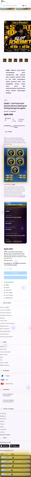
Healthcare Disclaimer (6, 336)
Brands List (3, 349)
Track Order (3, 321)
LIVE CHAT (17, 474)
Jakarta (2, 432)
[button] (25, 17)
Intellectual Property (6, 315)
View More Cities (5, 435)
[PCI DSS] (3, 454)
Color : (8, 131)
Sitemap (2, 318)
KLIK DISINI (22, 196)
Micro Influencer (4, 329)
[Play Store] (14, 446)
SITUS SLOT (3, 419)
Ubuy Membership (5, 331)
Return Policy (3, 354)
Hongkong (3, 413)
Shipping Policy (4, 326)
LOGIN (8, 7)
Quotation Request (5, 313)
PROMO (16, 457)
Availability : (7, 126)
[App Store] (5, 446)
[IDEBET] (7, 3)
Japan (2, 427)
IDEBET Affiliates (4, 365)
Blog (1, 357)
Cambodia (3, 429)
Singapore (3, 416)
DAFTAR (23, 7)
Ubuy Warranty (4, 334)
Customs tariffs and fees (7, 323)
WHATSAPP (16, 470)
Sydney (2, 421)
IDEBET (6, 100)
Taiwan (2, 424)
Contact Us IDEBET (5, 310)
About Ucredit (4, 362)
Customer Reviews (5, 352)
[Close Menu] (1, 3)
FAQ (1, 360)
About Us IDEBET (4, 307)
